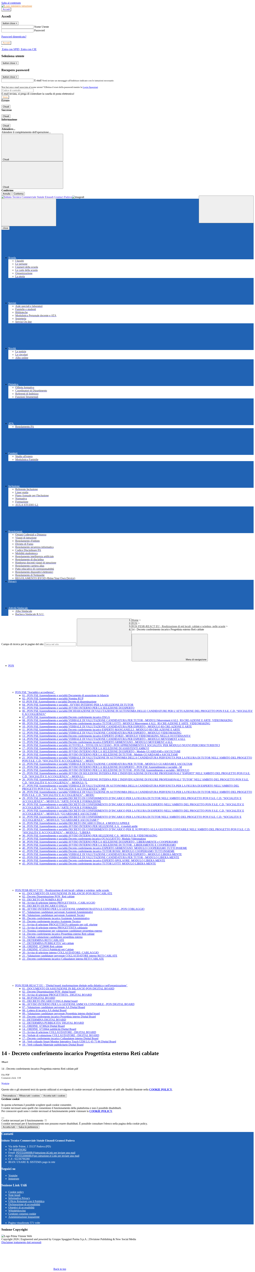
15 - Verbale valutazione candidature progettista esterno (52, 937)
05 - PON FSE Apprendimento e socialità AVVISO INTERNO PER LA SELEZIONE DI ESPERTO (78, 707)
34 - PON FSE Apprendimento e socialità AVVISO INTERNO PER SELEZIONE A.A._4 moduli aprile (80, 826)
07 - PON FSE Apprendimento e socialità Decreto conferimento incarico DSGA (66, 717)
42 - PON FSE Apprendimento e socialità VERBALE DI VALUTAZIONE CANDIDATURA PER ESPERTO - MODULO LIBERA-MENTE (102, 854)
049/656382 (19, 1149)
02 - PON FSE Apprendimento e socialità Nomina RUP (52, 698)
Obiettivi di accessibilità (21, 1207)
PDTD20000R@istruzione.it (45, 1152)
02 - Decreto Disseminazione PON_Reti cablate (48, 896)
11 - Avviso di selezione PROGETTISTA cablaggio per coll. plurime (59, 924)
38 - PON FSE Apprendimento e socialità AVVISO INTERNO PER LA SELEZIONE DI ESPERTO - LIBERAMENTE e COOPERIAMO (100, 841)
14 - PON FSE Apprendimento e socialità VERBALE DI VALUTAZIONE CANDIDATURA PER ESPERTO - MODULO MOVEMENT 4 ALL (103, 739)
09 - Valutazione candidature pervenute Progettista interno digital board (61, 1013)
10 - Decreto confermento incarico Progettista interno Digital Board (59, 1016)
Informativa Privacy (19, 1198)
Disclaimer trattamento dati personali (21, 1242)
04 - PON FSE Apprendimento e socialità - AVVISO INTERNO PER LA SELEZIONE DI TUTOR (77, 704)
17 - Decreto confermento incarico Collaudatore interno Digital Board (60, 1038)
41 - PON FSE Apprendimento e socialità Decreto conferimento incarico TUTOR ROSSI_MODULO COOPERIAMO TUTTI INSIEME (98, 851)
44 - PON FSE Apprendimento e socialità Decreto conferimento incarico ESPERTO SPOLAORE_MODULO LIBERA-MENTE (93, 860)
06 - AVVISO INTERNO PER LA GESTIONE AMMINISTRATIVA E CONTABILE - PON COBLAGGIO (83, 908)
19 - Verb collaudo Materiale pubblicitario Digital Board (52, 1044)
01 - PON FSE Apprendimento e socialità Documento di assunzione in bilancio (65, 695)
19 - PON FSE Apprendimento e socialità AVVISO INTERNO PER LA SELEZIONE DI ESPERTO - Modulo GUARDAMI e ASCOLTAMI (101, 751)
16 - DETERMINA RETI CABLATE (43, 940)
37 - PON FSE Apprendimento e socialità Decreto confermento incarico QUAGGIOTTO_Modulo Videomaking (84, 838)
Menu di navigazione (195, 659)
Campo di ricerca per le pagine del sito (22, 644)
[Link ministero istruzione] (16, 6)
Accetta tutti (54, 1095)
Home (135, 620)
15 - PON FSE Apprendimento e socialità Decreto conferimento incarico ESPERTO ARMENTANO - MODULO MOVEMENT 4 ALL (97, 742)
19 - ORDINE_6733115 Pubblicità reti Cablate (48, 949)
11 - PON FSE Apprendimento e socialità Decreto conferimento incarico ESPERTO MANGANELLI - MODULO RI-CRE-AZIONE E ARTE (101, 729)
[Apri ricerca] (226, 209)
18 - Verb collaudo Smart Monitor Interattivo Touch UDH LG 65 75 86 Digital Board (69, 1041)
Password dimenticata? (13, 36)
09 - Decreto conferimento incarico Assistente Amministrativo (56, 918)
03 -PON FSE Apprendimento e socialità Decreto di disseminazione (59, 701)
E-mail (37, 80)
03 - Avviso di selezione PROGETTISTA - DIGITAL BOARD (57, 994)
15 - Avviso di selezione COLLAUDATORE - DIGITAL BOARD (59, 1032)
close (5, 228)
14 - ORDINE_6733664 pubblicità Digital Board (49, 1029)
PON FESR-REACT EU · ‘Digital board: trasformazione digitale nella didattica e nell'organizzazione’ (71, 985)
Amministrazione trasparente (24, 1216)
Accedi (6, 9)
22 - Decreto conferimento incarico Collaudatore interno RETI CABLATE (63, 958)
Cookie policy (16, 1191)
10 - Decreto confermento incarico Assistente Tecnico (51, 921)
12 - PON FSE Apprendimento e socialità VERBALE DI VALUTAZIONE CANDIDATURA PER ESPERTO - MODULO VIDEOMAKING (101, 732)
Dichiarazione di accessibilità (24, 1204)
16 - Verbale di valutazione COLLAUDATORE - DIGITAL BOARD (60, 1035)
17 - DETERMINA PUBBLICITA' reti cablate (48, 943)
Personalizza (9, 1095)
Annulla (6, 193)
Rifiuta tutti (29, 1095)
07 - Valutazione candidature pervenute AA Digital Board (53, 1007)
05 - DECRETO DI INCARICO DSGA (44, 905)
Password (39, 30)
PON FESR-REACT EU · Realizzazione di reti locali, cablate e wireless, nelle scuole (178, 626)
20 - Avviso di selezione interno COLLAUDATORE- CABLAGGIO (60, 952)
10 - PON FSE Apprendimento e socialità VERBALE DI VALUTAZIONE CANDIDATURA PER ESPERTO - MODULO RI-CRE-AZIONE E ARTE (107, 726)
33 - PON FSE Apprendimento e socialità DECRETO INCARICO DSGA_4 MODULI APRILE (76, 823)
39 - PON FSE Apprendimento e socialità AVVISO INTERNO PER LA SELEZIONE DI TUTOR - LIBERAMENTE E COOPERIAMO (99, 844)
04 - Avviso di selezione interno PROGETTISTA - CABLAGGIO (58, 902)
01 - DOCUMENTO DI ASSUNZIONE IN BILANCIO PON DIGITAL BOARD (68, 988)
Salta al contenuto (11, 2)
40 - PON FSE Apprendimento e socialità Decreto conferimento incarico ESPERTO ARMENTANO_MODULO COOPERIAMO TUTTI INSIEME (104, 848)
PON (134, 623)
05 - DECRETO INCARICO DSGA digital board (50, 1001)
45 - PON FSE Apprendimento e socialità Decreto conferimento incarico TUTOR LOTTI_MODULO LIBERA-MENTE (89, 863)
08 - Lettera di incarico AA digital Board (44, 1010)
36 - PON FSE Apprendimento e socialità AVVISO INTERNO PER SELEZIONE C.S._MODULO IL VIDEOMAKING (89, 835)
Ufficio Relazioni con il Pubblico (26, 1201)
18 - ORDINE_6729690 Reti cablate (42, 946)
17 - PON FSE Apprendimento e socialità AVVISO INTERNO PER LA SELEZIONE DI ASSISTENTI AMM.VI (85, 748)
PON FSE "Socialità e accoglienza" (35, 692)
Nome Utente (41, 26)
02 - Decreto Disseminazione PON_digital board (48, 991)
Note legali (14, 1195)
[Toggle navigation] (28, 212)
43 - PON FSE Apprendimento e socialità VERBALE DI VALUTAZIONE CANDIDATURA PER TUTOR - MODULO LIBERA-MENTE (100, 857)
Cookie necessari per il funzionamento (22, 1120)
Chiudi (6, 106)
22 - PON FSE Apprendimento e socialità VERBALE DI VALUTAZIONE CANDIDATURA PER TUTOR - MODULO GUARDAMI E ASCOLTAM (107, 763)
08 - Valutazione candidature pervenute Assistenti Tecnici (53, 915)
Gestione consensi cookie (22, 1213)
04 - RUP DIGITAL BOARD (38, 997)
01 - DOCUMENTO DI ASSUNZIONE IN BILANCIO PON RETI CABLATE (67, 893)
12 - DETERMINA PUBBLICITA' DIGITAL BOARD (53, 1022)
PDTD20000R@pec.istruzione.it (47, 1155)
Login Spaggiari (90, 87)
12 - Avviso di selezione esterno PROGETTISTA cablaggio (55, 927)
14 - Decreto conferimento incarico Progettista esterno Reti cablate (58, 933)
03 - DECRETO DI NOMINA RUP (42, 899)
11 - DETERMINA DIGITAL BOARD (44, 1019)
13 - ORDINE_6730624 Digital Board (43, 1025)
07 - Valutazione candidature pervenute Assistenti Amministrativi (57, 912)
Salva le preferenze (28, 1127)
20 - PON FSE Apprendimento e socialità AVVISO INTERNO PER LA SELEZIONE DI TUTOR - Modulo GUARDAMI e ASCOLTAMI (100, 754)
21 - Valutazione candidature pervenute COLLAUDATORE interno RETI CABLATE (69, 955)
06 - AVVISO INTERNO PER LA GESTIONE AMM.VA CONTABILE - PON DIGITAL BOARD (78, 1004)
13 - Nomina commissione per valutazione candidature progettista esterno (62, 930)
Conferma (18, 193)
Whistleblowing (17, 1210)
